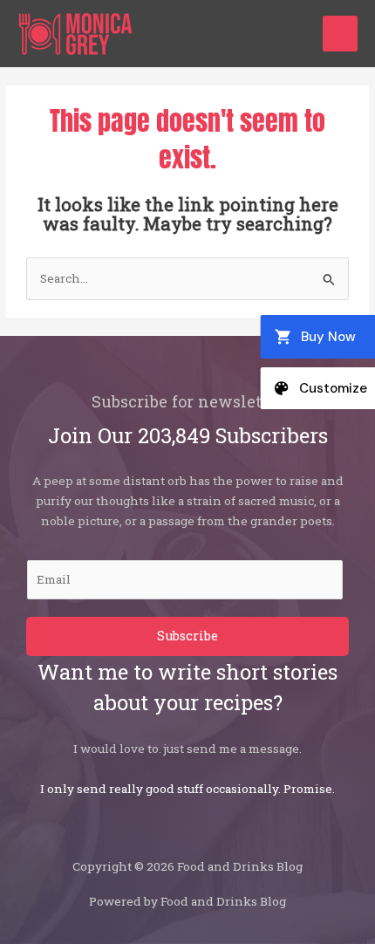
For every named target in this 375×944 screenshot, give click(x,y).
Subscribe (187, 635)
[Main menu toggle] (340, 33)
